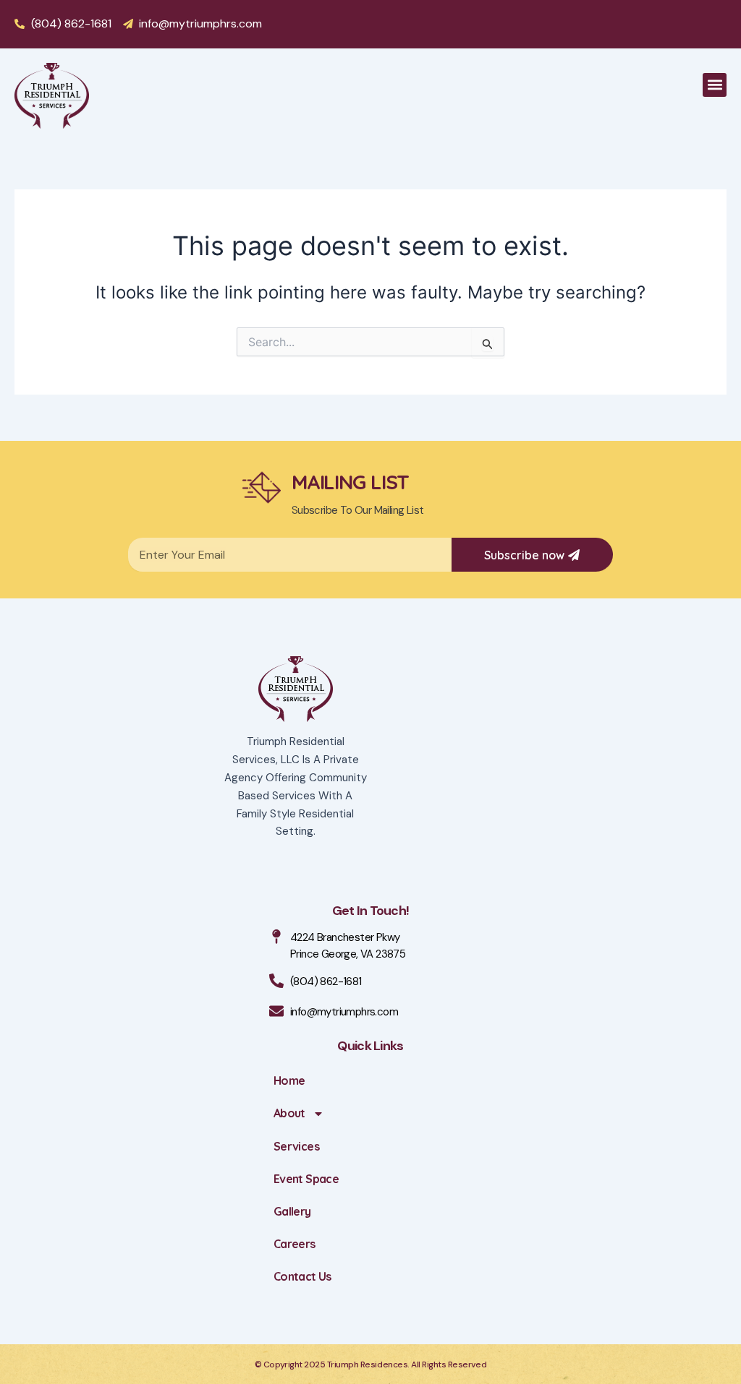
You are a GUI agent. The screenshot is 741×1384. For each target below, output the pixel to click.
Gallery (292, 1211)
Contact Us (302, 1276)
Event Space (306, 1179)
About (289, 1113)
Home (289, 1080)
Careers (295, 1244)
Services (296, 1146)
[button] (715, 85)
